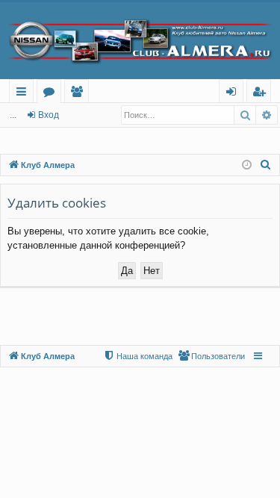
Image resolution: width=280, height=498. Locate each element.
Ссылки (24, 93)
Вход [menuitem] (234, 93)
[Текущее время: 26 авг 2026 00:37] (247, 165)
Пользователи (79, 93)
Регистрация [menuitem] (261, 93)
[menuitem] (266, 165)
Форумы (51, 93)
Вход (48, 115)
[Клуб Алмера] (140, 40)
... (13, 115)
